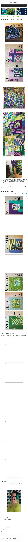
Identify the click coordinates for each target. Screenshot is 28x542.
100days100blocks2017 (8, 186)
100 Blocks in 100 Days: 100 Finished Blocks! (10, 19)
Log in (1, 531)
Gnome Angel (25, 193)
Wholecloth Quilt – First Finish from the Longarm (6, 517)
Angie (22, 193)
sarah (1, 187)
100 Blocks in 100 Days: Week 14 (7, 191)
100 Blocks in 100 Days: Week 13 (7, 340)
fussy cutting (13, 186)
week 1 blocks (14, 184)
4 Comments (15, 191)
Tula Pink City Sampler (19, 186)
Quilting (4, 186)
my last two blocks (5, 481)
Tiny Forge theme (14, 538)
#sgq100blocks (15, 478)
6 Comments (20, 19)
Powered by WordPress (23, 540)
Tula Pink (16, 186)
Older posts (3, 487)
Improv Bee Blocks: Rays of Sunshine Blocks (6, 519)
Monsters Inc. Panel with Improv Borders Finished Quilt (7, 521)
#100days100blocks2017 (7, 182)
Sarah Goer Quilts (14, 1)
